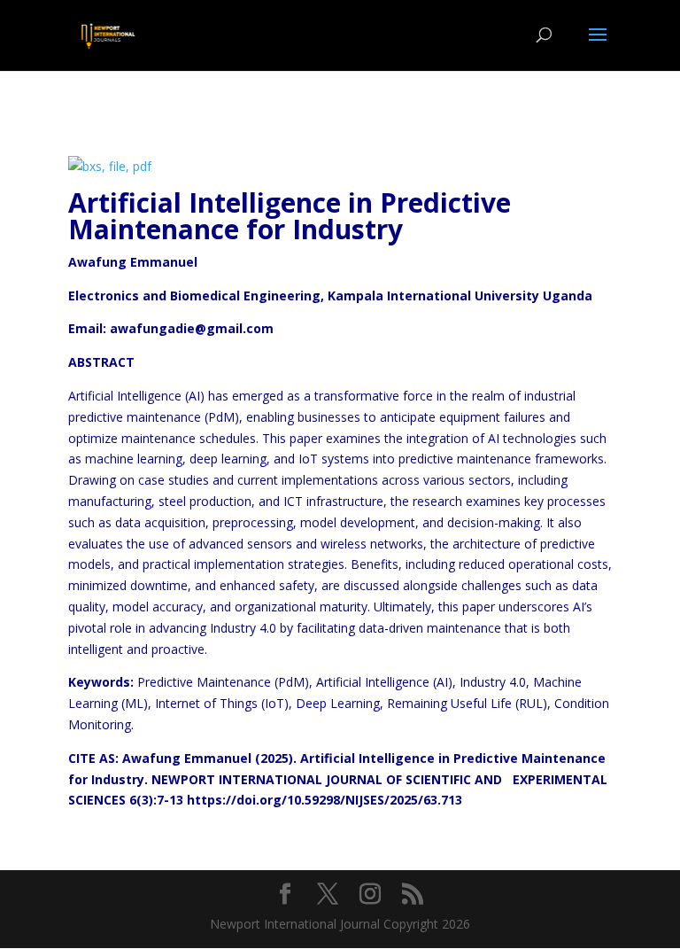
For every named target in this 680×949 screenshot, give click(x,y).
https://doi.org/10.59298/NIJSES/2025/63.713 (324, 799)
